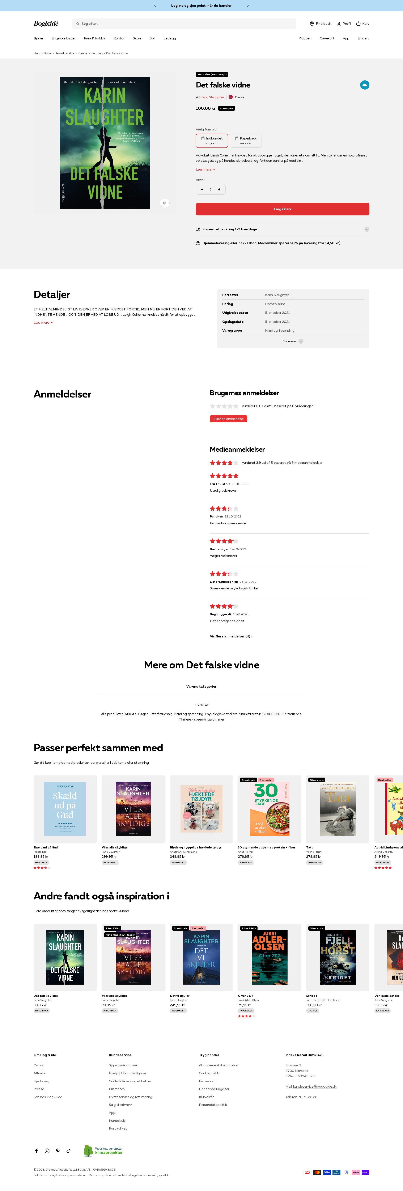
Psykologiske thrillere (221, 714)
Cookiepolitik (209, 1073)
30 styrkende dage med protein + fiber (266, 847)
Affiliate (40, 1073)
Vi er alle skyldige (115, 847)
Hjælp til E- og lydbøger (127, 1073)
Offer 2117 (245, 996)
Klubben (305, 38)
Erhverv (363, 38)
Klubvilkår (206, 1097)
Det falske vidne (46, 996)
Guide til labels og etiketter (130, 1081)
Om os (39, 1065)
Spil (152, 38)
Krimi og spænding (90, 53)
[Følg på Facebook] (36, 1151)
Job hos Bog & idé (48, 1097)
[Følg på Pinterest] (58, 1151)
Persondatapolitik (213, 1104)
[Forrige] (155, 5)
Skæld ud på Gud (46, 847)
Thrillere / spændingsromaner (201, 719)
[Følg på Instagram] (47, 1151)
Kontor (119, 38)
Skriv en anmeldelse (228, 419)
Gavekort (327, 38)
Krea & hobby (94, 38)
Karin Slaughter (212, 97)
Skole (137, 38)
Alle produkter (112, 714)
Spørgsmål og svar (123, 1065)
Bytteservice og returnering (130, 1097)
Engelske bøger (64, 38)
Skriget (311, 996)
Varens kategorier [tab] (201, 686)
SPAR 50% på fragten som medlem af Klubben (201, 5)
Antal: (200, 180)
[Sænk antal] (202, 189)
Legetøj (170, 38)
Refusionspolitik (100, 1175)
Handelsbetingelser (214, 1089)
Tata (309, 847)
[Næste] (248, 5)
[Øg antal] (219, 189)
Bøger (38, 38)
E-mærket (207, 1081)
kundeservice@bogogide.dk (314, 1086)
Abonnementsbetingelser (219, 1065)
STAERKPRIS (273, 714)
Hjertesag (41, 1081)
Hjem (37, 53)
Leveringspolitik (158, 1175)
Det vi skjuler (180, 996)
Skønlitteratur (64, 53)
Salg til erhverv (120, 1104)
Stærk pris (293, 714)
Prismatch (117, 1089)
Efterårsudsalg (161, 714)
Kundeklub (117, 1120)
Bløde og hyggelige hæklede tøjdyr (195, 847)
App (346, 38)
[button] (42, 867)
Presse (39, 1089)
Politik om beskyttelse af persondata (59, 1175)
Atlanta (130, 714)
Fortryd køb (118, 1128)
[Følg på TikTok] (68, 1151)
